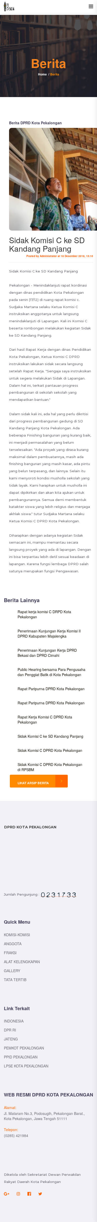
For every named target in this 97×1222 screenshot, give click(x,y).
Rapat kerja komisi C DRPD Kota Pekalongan (44, 614)
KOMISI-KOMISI (17, 934)
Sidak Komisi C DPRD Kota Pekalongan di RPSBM (50, 767)
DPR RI (10, 1029)
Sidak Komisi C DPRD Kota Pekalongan (50, 750)
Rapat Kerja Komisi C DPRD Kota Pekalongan (45, 719)
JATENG (11, 1038)
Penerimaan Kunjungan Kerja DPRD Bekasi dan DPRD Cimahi (47, 653)
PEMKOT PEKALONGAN (24, 1047)
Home (42, 74)
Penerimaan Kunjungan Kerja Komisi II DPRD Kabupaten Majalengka (49, 633)
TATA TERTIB (15, 979)
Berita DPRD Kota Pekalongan (35, 122)
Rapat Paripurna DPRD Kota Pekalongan (51, 688)
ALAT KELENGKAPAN (22, 961)
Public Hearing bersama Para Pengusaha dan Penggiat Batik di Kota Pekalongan (51, 672)
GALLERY (12, 970)
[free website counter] (58, 894)
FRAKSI (10, 952)
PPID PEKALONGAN (21, 1056)
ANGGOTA (12, 943)
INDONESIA (14, 1021)
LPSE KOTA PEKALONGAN (26, 1065)
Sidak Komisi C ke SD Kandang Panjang (50, 736)
